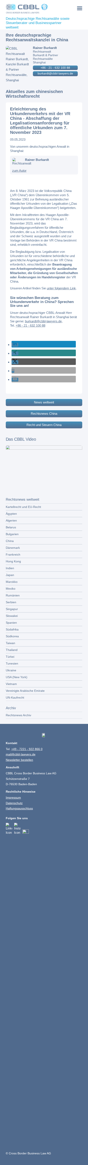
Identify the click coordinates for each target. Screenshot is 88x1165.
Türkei (10, 656)
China (10, 541)
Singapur (12, 609)
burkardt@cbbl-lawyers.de (55, 73)
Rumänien (13, 595)
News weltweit (44, 402)
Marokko (12, 581)
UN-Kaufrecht (15, 697)
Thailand (12, 650)
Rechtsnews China (44, 413)
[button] (15, 345)
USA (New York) (16, 677)
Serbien (11, 602)
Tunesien (12, 663)
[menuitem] (79, 8)
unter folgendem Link (61, 288)
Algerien (11, 520)
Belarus (11, 527)
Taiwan (10, 643)
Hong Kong (13, 561)
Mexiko (10, 588)
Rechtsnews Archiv (18, 715)
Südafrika (12, 629)
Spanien (11, 622)
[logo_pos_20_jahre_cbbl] (36, 8)
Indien (10, 568)
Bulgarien (12, 534)
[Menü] (79, 8)
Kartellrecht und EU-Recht (23, 507)
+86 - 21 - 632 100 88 (55, 67)
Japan (10, 575)
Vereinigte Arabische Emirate (25, 690)
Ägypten (11, 513)
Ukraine (11, 670)
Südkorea (12, 636)
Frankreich (13, 554)
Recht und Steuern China (44, 425)
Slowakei (12, 616)
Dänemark (13, 547)
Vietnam (11, 684)
